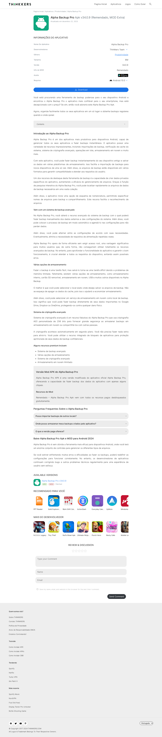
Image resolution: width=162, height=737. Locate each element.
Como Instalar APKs (16, 651)
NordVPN (12, 698)
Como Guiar (140, 4)
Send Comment (116, 596)
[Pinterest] (25, 723)
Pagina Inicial (100, 4)
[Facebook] (11, 723)
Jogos (128, 4)
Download (80, 89)
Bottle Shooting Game (17, 711)
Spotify (11, 669)
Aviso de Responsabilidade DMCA (22, 630)
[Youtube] (21, 723)
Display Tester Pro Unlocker (20, 707)
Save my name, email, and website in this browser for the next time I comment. (69, 589)
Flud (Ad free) (14, 703)
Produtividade (60, 11)
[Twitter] (16, 723)
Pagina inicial (39, 11)
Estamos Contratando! (17, 634)
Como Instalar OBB (16, 655)
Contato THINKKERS (17, 621)
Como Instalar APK (16, 647)
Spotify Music (14, 694)
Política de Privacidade (17, 626)
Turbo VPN (13, 677)
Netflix (11, 673)
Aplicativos (116, 4)
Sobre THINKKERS (16, 617)
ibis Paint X (13, 681)
